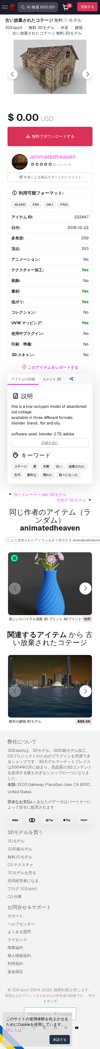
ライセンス (17, 939)
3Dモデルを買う (25, 832)
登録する (87, 7)
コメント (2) (51, 379)
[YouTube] (77, 1028)
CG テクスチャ (20, 864)
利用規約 (15, 963)
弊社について (22, 742)
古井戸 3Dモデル (71, 500)
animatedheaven (53, 156)
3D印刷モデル (20, 849)
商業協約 (15, 947)
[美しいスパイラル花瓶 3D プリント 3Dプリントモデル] (50, 583)
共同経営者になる (23, 880)
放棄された (76, 466)
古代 (17, 475)
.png (63, 204)
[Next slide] (87, 74)
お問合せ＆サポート (29, 907)
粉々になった (68, 475)
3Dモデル (16, 841)
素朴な (31, 475)
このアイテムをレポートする (53, 367)
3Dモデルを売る (22, 872)
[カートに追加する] (75, 711)
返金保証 (15, 971)
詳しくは (14, 1030)
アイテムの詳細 (23, 379)
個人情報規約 (19, 955)
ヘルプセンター (21, 924)
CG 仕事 (15, 896)
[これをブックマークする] (85, 608)
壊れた (47, 475)
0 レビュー (62, 165)
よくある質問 (19, 931)
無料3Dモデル (20, 857)
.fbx (35, 204)
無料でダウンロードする (53, 136)
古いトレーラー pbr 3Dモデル (40, 494)
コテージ (20, 466)
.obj (49, 204)
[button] (85, 588)
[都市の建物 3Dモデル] (50, 686)
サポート (15, 916)
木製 (46, 466)
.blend (19, 204)
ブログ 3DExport (22, 888)
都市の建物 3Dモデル (25, 721)
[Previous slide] (13, 74)
